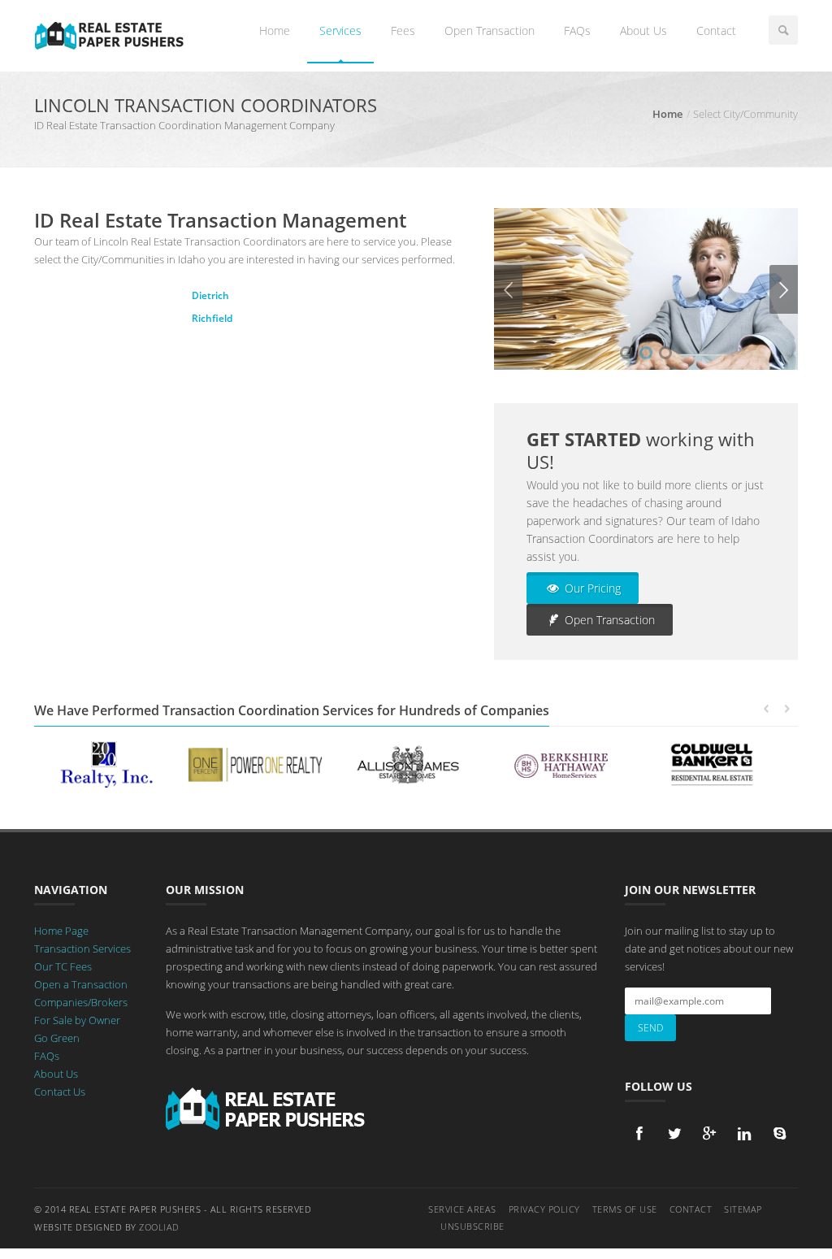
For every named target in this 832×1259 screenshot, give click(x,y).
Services (340, 30)
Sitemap (743, 1209)
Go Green (57, 1038)
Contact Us (59, 1091)
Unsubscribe (472, 1226)
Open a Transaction (81, 984)
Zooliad (159, 1227)
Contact (716, 30)
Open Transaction (489, 30)
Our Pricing (591, 588)
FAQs (577, 30)
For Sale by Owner (77, 1020)
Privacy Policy (544, 1209)
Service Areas (462, 1209)
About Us (643, 30)
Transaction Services (82, 948)
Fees (403, 30)
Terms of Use (624, 1209)
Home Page (61, 930)
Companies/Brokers (81, 1002)
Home (274, 30)
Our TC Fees (63, 966)
